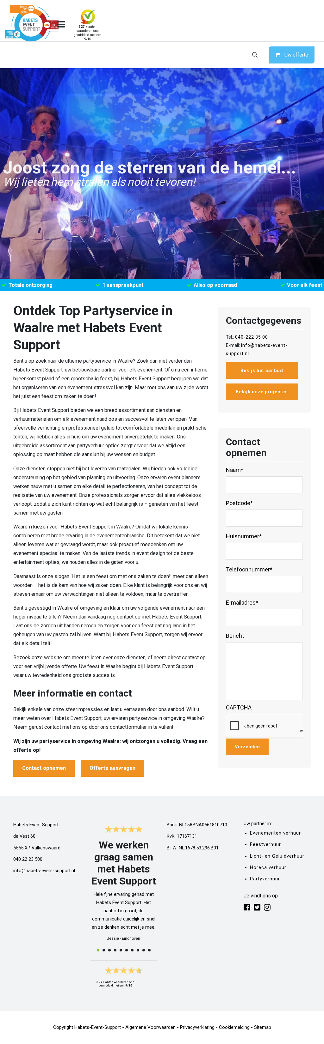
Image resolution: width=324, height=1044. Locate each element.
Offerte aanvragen (112, 768)
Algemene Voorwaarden (150, 1027)
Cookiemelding (234, 1027)
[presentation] (274, 726)
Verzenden (247, 747)
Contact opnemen (44, 768)
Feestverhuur (265, 844)
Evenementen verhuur (275, 833)
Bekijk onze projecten (262, 391)
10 (149, 950)
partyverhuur (90, 446)
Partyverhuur (265, 879)
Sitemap (262, 1027)
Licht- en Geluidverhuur (277, 856)
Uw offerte (296, 55)
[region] (162, 173)
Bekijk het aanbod (261, 370)
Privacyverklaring (197, 1027)
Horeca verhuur (268, 867)
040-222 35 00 (251, 337)
